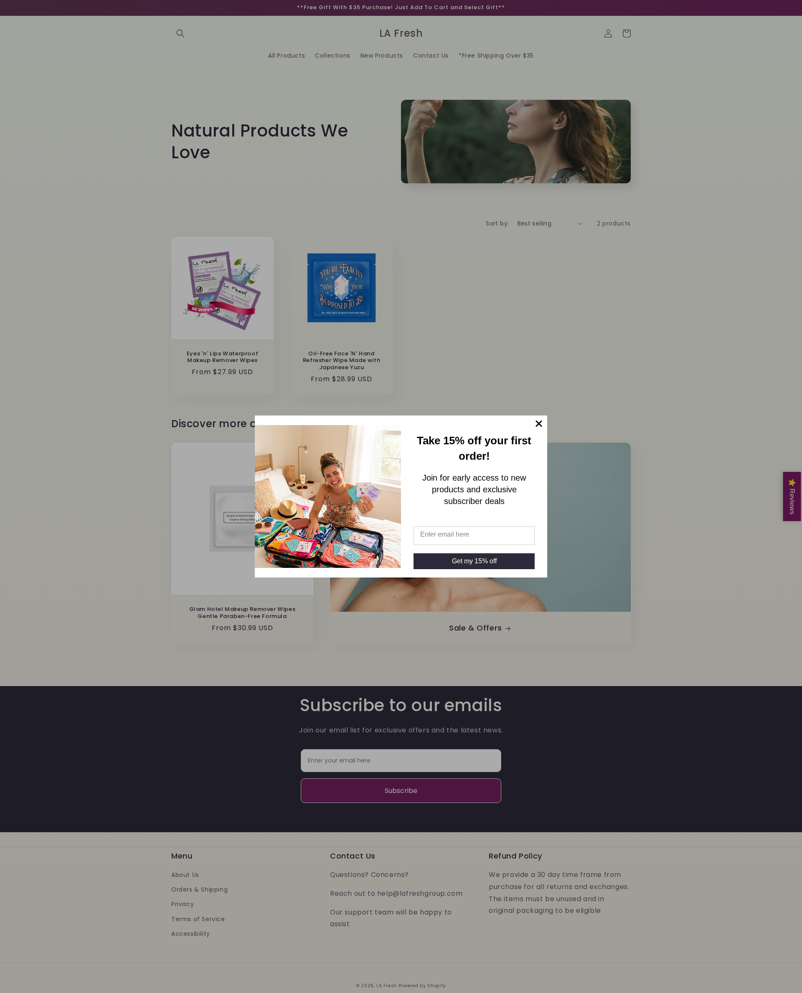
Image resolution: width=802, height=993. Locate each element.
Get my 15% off (474, 561)
